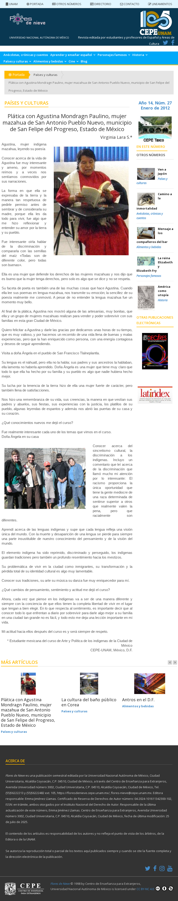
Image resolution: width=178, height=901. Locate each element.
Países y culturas (15, 61)
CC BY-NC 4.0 (146, 889)
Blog (84, 61)
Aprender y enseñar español (71, 55)
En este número (151, 146)
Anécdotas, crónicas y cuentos (25, 55)
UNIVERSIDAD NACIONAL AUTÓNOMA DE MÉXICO (39, 37)
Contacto (131, 4)
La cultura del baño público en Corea (88, 702)
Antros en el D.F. (138, 699)
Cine (72, 61)
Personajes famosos (112, 55)
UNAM (13, 4)
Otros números (68, 4)
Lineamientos (161, 4)
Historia (138, 55)
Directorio (102, 4)
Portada (36, 4)
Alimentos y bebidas (48, 61)
